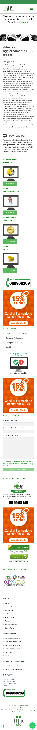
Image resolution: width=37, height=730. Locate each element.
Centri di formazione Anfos (13, 669)
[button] (32, 725)
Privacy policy (30, 710)
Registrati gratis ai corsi (12, 638)
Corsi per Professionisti (14, 338)
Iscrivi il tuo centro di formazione (15, 666)
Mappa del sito (18, 708)
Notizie (13, 32)
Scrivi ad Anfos (9, 617)
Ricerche (8, 621)
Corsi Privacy (10, 347)
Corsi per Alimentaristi (14, 342)
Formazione (9, 610)
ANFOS (6, 32)
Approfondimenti (10, 607)
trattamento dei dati (19, 461)
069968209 (24, 22)
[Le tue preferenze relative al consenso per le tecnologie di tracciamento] (4, 726)
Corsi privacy (9, 652)
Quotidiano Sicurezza (18, 712)
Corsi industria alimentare (13, 645)
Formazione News (11, 624)
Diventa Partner (10, 628)
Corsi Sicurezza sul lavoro (16, 333)
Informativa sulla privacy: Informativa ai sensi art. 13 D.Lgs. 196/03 (18, 464)
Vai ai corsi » (10, 184)
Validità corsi (9, 656)
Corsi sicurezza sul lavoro (13, 642)
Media (7, 614)
